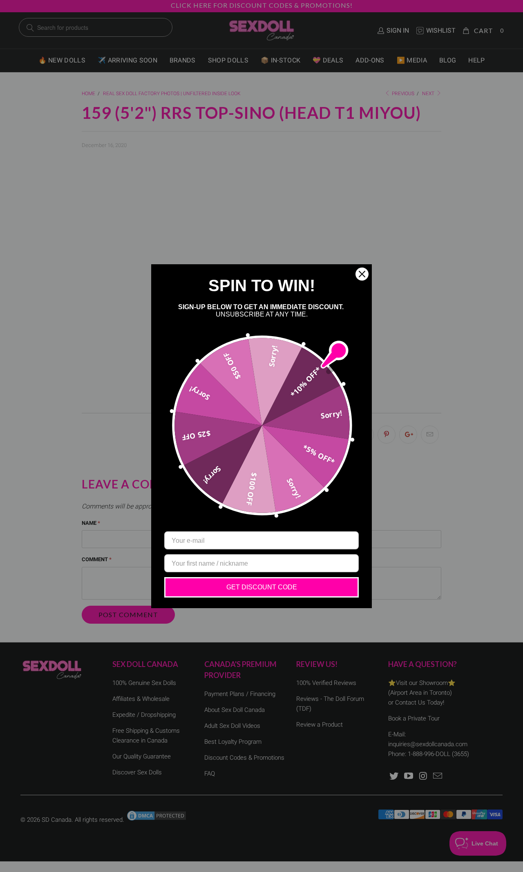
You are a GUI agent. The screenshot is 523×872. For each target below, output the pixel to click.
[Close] (362, 274)
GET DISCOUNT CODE (261, 587)
